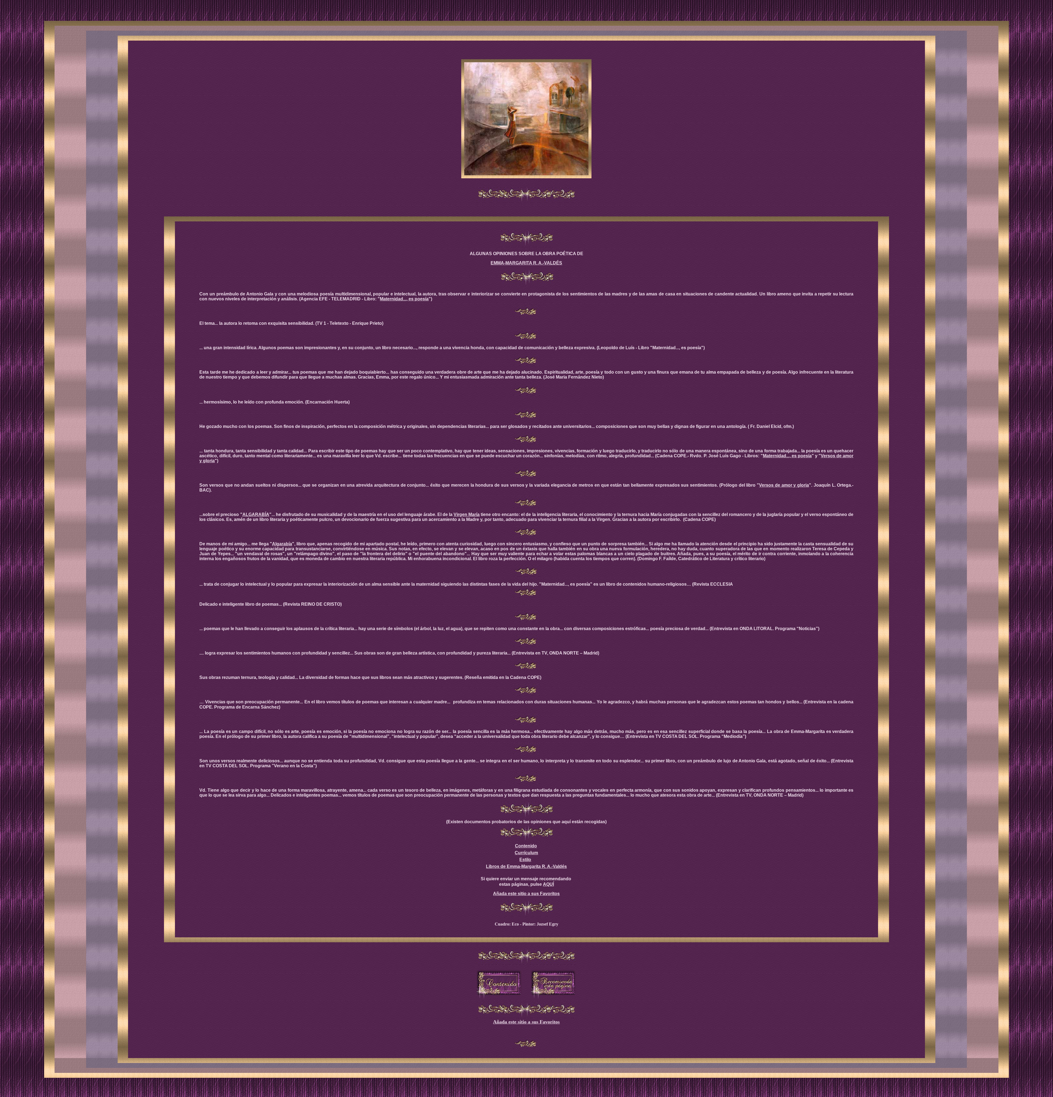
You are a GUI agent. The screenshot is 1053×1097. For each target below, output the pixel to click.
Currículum (526, 852)
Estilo (525, 859)
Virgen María (467, 514)
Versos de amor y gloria (784, 485)
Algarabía (282, 544)
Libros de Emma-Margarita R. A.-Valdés (526, 866)
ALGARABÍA (255, 514)
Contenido (526, 846)
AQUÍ (548, 884)
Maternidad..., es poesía (404, 299)
